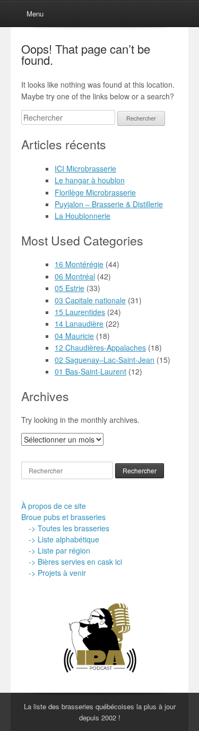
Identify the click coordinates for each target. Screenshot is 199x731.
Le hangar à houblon (90, 180)
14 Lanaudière (79, 323)
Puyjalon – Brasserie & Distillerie (109, 204)
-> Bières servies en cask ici (75, 561)
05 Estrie (69, 288)
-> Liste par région (59, 550)
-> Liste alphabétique (64, 539)
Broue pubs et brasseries (63, 517)
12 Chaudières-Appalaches (100, 347)
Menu (35, 13)
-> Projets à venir (57, 572)
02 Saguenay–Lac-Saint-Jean (104, 359)
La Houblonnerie (82, 215)
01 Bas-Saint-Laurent (90, 371)
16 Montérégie (79, 264)
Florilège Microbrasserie (95, 192)
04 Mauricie (74, 335)
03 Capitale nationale (90, 300)
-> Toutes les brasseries (69, 528)
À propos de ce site (53, 505)
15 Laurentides (80, 312)
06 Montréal (75, 276)
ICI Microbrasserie (85, 168)
